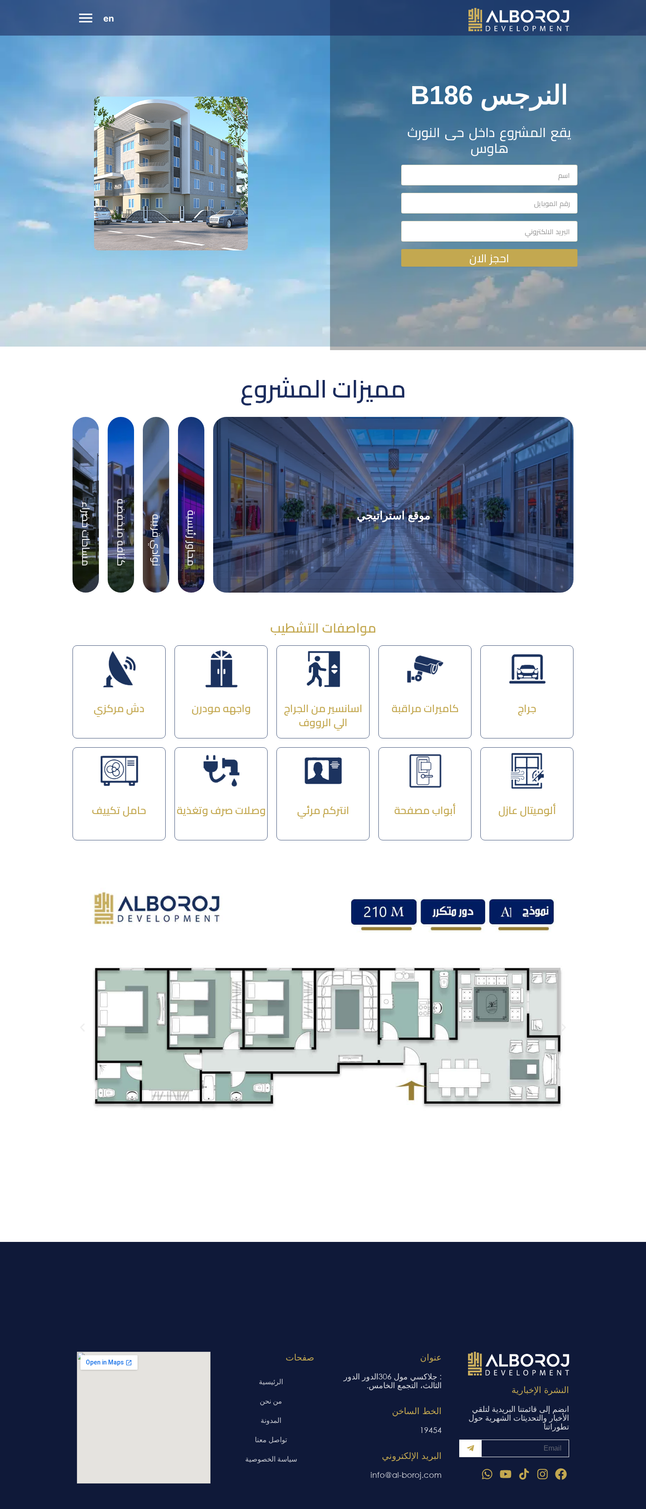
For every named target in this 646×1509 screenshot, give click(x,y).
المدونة (271, 1420)
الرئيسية (271, 1381)
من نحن (271, 1400)
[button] (82, 1027)
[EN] (111, 19)
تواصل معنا (271, 1439)
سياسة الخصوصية (271, 1458)
